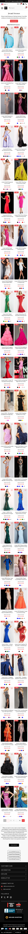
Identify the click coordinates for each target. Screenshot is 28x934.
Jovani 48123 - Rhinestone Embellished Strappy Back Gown (7, 414)
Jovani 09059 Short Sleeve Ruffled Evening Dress (20, 216)
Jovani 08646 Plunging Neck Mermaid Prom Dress (21, 810)
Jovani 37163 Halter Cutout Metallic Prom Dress (20, 447)
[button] (4, 820)
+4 (10, 519)
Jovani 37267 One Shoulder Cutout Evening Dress (20, 711)
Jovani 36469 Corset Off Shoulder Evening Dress (7, 381)
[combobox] (16, 7)
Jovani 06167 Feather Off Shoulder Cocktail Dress (21, 645)
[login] (18, 4)
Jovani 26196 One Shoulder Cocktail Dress (7, 447)
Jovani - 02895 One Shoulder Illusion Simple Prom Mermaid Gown (7, 513)
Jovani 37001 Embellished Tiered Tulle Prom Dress (21, 348)
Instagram (11, 897)
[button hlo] (6, 57)
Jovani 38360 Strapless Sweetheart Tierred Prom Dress (7, 777)
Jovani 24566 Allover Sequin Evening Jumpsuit (21, 744)
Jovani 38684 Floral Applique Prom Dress (7, 546)
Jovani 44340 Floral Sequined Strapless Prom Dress (7, 249)
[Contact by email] (24, 4)
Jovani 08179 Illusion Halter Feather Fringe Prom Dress (20, 546)
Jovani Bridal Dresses (14, 859)
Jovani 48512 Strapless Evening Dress (20, 249)
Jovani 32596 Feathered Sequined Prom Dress (21, 513)
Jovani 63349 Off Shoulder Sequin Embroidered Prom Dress (20, 480)
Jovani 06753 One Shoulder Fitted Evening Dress (7, 216)
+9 (10, 321)
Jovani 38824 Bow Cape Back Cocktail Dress (7, 579)
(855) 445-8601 (7, 889)
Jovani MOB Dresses (14, 852)
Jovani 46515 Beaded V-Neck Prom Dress (7, 117)
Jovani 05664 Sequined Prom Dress (20, 51)
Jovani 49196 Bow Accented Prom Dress (7, 150)
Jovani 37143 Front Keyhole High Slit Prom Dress (20, 381)
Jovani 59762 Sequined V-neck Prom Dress (21, 150)
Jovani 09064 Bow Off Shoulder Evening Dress (20, 315)
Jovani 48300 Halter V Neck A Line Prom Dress (7, 51)
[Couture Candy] (5, 8)
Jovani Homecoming (14, 856)
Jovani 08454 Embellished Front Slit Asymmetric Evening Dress (7, 711)
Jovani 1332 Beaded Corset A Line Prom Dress (20, 612)
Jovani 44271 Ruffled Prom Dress (7, 84)
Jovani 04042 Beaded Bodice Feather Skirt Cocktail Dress (7, 282)
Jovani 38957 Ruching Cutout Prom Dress (21, 183)
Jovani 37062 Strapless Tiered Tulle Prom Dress (7, 348)
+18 (24, 156)
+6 (24, 255)
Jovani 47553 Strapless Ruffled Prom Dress (20, 414)
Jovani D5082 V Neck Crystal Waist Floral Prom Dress (21, 579)
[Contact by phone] (26, 4)
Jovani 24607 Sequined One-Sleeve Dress (20, 84)
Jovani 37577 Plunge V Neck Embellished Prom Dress (7, 612)
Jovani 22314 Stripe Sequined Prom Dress (21, 117)
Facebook (1, 897)
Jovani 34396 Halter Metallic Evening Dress (7, 480)
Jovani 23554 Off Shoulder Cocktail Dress (20, 282)
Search (9, 7)
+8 (24, 618)
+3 (24, 123)
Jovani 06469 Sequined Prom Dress (7, 183)
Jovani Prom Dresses (14, 854)
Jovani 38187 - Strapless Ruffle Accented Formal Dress (20, 678)
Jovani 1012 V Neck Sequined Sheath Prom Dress (7, 315)
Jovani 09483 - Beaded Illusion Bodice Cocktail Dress (7, 810)
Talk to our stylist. (17, 1)
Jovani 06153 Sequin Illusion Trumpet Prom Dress (20, 777)
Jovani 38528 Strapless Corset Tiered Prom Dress (7, 744)
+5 (24, 486)
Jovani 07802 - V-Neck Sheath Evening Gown (7, 645)
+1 (10, 222)
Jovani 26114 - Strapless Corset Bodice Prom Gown (7, 678)
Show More (14, 21)
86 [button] (19, 820)
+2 (24, 57)
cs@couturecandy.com (8, 886)
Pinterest (7, 897)
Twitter (4, 897)
